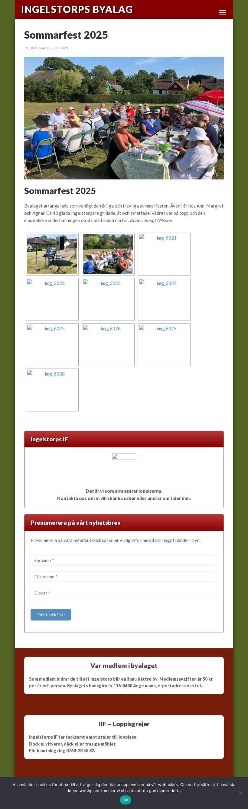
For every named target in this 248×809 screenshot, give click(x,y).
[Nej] (240, 793)
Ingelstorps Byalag (77, 9)
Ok (125, 800)
